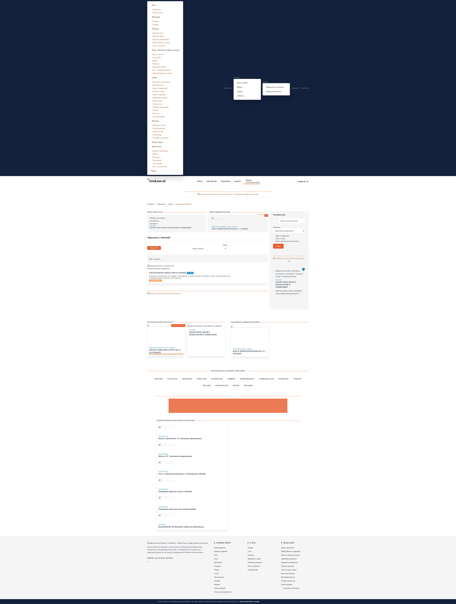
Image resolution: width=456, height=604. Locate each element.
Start (215, 555)
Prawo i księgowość (160, 88)
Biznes (239, 87)
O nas (250, 551)
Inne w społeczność (160, 167)
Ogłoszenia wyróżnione (275, 87)
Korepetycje (157, 135)
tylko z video (280, 239)
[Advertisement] (228, 406)
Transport (155, 29)
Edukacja (155, 121)
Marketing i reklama (160, 98)
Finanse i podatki (159, 95)
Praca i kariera (242, 83)
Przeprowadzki (158, 36)
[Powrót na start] (159, 181)
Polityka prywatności (255, 562)
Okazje (153, 171)
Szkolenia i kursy (159, 125)
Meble (155, 61)
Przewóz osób (158, 33)
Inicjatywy (156, 157)
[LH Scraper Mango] (289, 259)
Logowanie (295, 88)
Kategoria (276, 227)
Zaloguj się (302, 181)
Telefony (156, 64)
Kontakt (250, 548)
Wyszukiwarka (219, 577)
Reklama (265, 82)
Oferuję (155, 21)
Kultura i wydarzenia (160, 151)
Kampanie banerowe (273, 91)
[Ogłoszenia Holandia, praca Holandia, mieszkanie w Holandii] (193, 181)
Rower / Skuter (158, 54)
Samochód (156, 57)
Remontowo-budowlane (161, 82)
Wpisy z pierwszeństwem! (223, 592)
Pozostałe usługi (159, 116)
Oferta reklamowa (254, 566)
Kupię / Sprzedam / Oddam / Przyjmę (166, 50)
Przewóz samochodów (161, 39)
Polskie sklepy (157, 142)
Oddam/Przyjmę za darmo (162, 73)
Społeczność (156, 146)
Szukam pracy (158, 13)
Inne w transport (159, 46)
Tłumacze (156, 113)
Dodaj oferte (154, 248)
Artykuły (237, 78)
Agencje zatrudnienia (160, 107)
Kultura (240, 91)
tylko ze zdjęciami (282, 236)
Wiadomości (228, 88)
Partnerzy (251, 555)
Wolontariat (157, 160)
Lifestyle (240, 96)
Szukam (156, 24)
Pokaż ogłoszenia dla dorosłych (287, 241)
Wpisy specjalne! (220, 588)
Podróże (156, 110)
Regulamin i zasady (254, 559)
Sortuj (225, 245)
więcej (216, 573)
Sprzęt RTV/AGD (159, 67)
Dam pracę (157, 9)
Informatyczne (158, 85)
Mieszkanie (156, 17)
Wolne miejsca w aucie (161, 42)
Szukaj (278, 246)
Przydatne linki (253, 570)
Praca (154, 5)
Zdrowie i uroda (158, 91)
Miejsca (155, 154)
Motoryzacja (157, 101)
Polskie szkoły (158, 131)
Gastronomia (157, 104)
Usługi (154, 78)
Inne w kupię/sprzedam (161, 70)
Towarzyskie (157, 163)
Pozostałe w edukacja (161, 138)
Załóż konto (305, 88)
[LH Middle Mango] (164, 293)
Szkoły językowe (159, 128)
